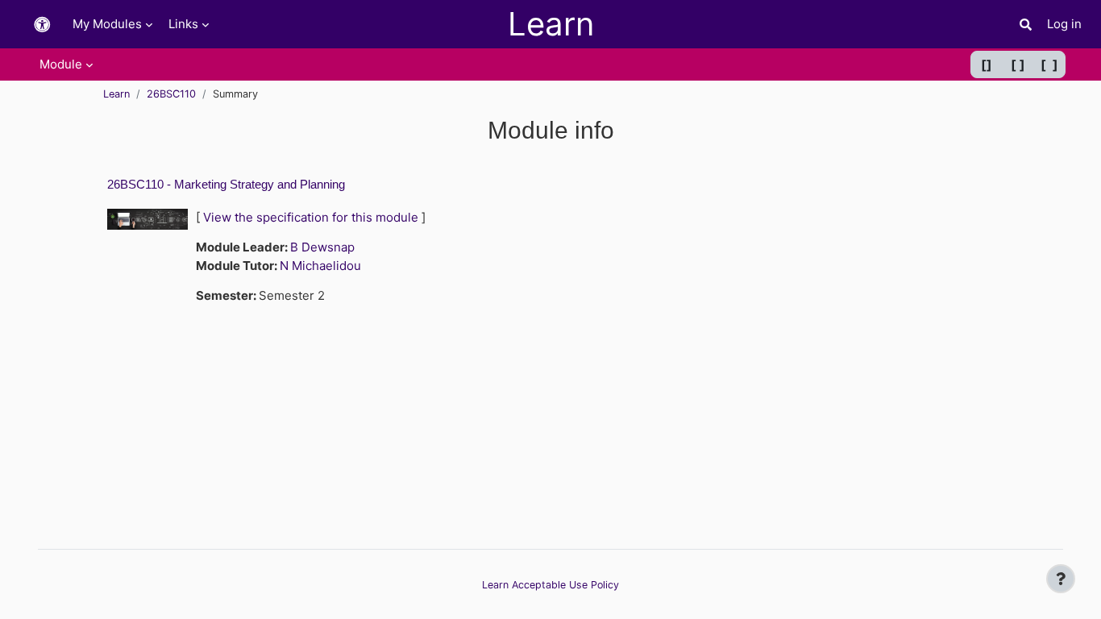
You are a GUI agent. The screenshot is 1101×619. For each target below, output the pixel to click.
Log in (1064, 23)
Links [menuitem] (183, 23)
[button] (41, 24)
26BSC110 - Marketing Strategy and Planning (226, 184)
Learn (116, 94)
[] (986, 64)
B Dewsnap (322, 247)
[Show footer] (1060, 578)
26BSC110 (171, 94)
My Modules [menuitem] (107, 23)
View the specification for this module (310, 217)
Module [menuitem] (60, 64)
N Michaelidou (320, 265)
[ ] (1018, 64)
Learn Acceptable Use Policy (550, 585)
